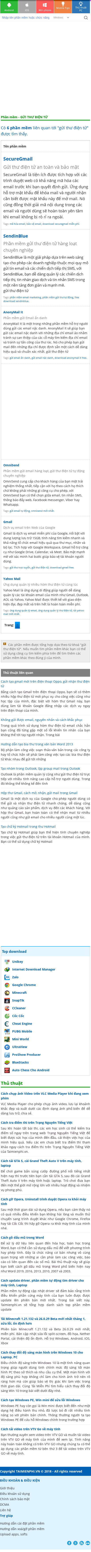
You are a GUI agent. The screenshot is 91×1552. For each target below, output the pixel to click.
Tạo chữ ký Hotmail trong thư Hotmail (28, 826)
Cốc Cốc (18, 1016)
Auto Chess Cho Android (30, 1070)
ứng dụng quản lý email (23, 610)
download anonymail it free (70, 357)
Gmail (7, 522)
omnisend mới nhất (42, 510)
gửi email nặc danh (42, 357)
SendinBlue (15, 236)
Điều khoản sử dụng (15, 1494)
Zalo (15, 977)
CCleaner (19, 1008)
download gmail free (62, 567)
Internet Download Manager (33, 969)
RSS (82, 1543)
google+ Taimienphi (75, 1543)
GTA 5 (58, 1176)
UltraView (19, 1047)
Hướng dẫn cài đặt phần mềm (22, 1523)
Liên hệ (5, 1510)
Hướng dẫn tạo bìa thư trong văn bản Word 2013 (37, 744)
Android (9, 10)
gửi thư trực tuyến (20, 567)
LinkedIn (88, 1543)
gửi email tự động (20, 510)
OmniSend (11, 465)
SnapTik (18, 1000)
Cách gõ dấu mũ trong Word (22, 1237)
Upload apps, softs (13, 1534)
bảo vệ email (34, 223)
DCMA (4, 1504)
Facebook (69, 1543)
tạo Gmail (24, 692)
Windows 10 (47, 1363)
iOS (27, 10)
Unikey (17, 961)
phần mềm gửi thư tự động (57, 297)
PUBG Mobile (22, 1031)
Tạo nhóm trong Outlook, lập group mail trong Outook (40, 768)
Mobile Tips (63, 8)
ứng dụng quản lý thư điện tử (55, 610)
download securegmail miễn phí (60, 223)
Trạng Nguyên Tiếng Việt (66, 1133)
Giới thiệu (7, 1488)
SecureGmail (17, 159)
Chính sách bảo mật (15, 1499)
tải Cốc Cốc (15, 1223)
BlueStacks (20, 1062)
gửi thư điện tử (40, 567)
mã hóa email (17, 223)
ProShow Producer (26, 1054)
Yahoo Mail (11, 579)
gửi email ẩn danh (20, 357)
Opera (52, 1209)
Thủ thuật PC (81, 9)
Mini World (20, 1039)
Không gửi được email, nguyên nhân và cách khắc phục (42, 720)
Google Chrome (24, 985)
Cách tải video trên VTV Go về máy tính (30, 1429)
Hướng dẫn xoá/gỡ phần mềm (22, 1529)
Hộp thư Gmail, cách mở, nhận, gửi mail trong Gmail (39, 793)
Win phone (45, 10)
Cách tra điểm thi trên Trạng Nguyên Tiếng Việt (36, 1122)
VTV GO (14, 1439)
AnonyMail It (13, 312)
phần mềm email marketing (25, 297)
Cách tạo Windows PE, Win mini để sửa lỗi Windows (40, 1400)
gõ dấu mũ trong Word (42, 1266)
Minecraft (19, 992)
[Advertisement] (45, 67)
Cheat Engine (22, 1023)
